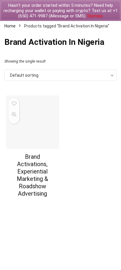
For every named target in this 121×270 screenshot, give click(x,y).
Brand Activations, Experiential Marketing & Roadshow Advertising (32, 175)
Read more (32, 204)
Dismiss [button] (95, 16)
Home (10, 26)
